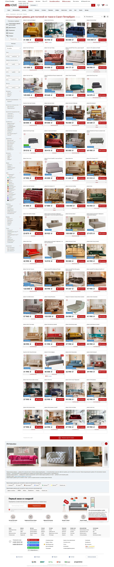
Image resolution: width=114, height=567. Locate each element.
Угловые (9, 131)
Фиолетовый (12, 198)
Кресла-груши (23, 533)
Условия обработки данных (69, 548)
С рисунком (10, 242)
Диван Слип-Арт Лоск (28, 75)
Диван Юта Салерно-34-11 (92, 158)
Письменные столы (84, 531)
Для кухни (10, 144)
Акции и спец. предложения (69, 540)
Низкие (9, 223)
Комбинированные (11, 211)
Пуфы (21, 531)
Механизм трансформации (12, 99)
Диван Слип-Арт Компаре (28, 186)
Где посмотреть (88, 544)
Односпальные (11, 108)
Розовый (11, 192)
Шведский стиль (86, 1)
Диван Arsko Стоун (27, 241)
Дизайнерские (11, 240)
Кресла (21, 529)
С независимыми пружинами (11, 127)
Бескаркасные (11, 213)
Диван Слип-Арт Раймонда (71, 103)
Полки (71, 534)
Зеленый (46, 485)
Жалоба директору (49, 544)
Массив (9, 92)
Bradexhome (31, 490)
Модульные (10, 210)
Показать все (13, 39)
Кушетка (9, 101)
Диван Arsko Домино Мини (29, 407)
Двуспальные (10, 106)
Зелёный (11, 185)
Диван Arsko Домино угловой (50, 407)
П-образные (10, 124)
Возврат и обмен (49, 542)
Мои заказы (76, 1)
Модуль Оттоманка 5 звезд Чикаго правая (75, 296)
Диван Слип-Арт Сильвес (28, 269)
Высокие (9, 221)
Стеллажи (72, 533)
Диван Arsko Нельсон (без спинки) (30, 379)
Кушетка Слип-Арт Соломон (29, 103)
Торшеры (95, 533)
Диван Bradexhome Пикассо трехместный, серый (96, 131)
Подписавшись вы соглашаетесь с (26, 510)
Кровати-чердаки (33, 533)
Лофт (9, 236)
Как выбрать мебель (54, 1)
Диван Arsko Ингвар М (92, 352)
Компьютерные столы (84, 529)
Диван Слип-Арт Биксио (28, 47)
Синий (11, 197)
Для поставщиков (49, 546)
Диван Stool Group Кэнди (28, 130)
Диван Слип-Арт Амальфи (71, 130)
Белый (11, 176)
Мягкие (9, 207)
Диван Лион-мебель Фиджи (29, 213)
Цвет (7, 172)
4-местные (10, 118)
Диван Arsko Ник (48, 379)
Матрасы (43, 531)
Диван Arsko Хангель (49, 20)
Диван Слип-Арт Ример (49, 47)
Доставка (38, 1)
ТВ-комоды (51, 534)
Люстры (94, 529)
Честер (9, 135)
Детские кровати (33, 529)
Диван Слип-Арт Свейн (70, 20)
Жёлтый (11, 183)
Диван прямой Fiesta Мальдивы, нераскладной (73, 270)
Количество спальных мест (12, 105)
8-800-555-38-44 (23, 5)
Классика (10, 230)
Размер (8, 217)
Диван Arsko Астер (27, 158)
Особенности (9, 121)
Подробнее (104, 516)
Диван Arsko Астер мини (92, 296)
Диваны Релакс (11, 123)
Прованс (9, 233)
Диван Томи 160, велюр (71, 75)
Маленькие (10, 220)
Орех (10, 191)
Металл (9, 94)
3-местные (10, 116)
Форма (7, 163)
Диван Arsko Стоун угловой (93, 241)
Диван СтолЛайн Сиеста (28, 296)
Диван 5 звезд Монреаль (49, 296)
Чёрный (11, 200)
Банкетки (64, 531)
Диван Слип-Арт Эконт (70, 213)
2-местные (10, 115)
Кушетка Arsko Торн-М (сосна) (29, 352)
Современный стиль (12, 231)
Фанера (9, 159)
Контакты (30, 1)
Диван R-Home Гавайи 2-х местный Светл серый (53, 159)
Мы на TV (45, 1)
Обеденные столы (12, 529)
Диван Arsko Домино (91, 379)
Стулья (10, 531)
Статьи (64, 544)
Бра (93, 531)
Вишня (10, 182)
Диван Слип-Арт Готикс (71, 241)
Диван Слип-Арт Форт (91, 20)
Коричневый (12, 186)
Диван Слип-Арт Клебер (71, 186)
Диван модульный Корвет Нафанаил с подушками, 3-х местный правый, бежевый (53, 214)
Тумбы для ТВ (52, 531)
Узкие (9, 224)
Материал (8, 91)
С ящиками (10, 205)
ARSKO (19, 490)
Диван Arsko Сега (90, 407)
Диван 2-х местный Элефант (29, 20)
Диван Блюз (89, 186)
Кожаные (10, 130)
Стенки (50, 529)
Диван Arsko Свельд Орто (71, 352)
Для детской (10, 140)
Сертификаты (88, 542)
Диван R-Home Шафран (49, 352)
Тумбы (42, 533)
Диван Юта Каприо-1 (91, 103)
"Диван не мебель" (11, 490)
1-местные (10, 113)
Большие (10, 218)
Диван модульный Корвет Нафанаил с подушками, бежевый (95, 214)
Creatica (37, 490)
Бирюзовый (12, 177)
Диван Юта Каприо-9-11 (49, 186)
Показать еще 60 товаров (68, 437)
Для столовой (11, 249)
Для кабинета (11, 250)
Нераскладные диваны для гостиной (22, 476)
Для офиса (10, 147)
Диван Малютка (69, 158)
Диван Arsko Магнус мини (71, 324)
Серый (11, 195)
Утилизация (48, 548)
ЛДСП (9, 156)
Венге (10, 180)
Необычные (10, 239)
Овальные (10, 169)
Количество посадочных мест (13, 111)
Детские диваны (33, 531)
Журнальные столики (53, 533)
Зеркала (63, 534)
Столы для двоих (83, 534)
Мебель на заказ (66, 1)
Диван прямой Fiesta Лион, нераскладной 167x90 (75, 48)
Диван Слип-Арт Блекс (49, 103)
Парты (31, 534)
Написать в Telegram (34, 542)
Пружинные (10, 128)
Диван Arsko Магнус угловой (93, 324)
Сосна (9, 154)
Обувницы (64, 529)
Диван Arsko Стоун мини (28, 324)
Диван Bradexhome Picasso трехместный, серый (53, 76)
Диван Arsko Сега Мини (71, 407)
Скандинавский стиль (12, 234)
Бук (10, 179)
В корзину (40, 39)
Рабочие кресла (83, 533)
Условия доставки (49, 540)
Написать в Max (33, 545)
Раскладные (10, 208)
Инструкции (65, 546)
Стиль (7, 228)
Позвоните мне (24, 7)
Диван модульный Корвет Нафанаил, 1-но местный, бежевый (53, 242)
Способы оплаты (66, 542)
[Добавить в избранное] (24, 23)
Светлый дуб (12, 194)
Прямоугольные (11, 167)
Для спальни (10, 143)
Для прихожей (11, 247)
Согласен (97, 518)
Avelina (24, 490)
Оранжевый (12, 189)
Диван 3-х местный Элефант (50, 130)
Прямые (9, 166)
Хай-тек (9, 237)
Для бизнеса (10, 149)
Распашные (72, 529)
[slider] (7, 54)
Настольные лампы (97, 534)
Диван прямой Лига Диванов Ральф (52, 269)
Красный (11, 188)
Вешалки (64, 533)
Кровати (43, 529)
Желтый (54, 485)
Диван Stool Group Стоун (92, 75)
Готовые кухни (12, 534)
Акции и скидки (22, 1)
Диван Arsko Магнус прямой (50, 324)
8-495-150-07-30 (23, 3)
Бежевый (11, 174)
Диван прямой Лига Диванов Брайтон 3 (95, 269)
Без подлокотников (12, 133)
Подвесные (22, 534)
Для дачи (10, 146)
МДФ (8, 157)
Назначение (9, 138)
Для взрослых (11, 141)
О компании (87, 540)
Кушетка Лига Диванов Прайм (93, 47)
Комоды (43, 534)
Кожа (9, 95)
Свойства (8, 204)
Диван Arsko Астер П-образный (72, 379)
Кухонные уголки (12, 533)
